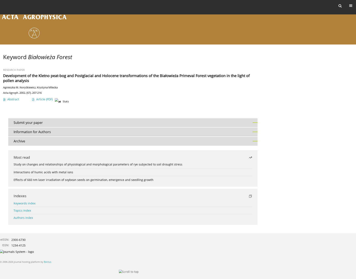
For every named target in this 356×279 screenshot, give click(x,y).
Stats (66, 101)
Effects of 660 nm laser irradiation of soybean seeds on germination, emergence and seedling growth (83, 180)
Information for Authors (32, 132)
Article (44, 99)
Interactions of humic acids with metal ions (43, 172)
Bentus (47, 261)
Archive (19, 141)
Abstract (13, 99)
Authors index (23, 218)
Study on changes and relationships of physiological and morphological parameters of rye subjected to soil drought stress (98, 164)
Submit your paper (28, 122)
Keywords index (24, 203)
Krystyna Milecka (47, 87)
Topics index (22, 210)
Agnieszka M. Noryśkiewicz (19, 87)
